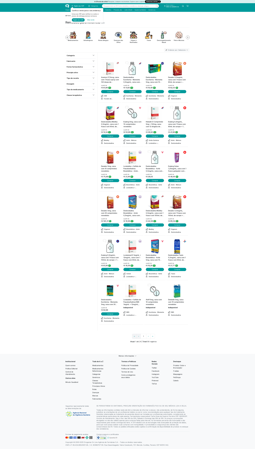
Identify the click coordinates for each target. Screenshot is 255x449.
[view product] (110, 68)
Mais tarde (90, 20)
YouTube (155, 377)
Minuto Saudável (71, 382)
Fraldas (176, 371)
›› (152, 336)
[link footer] (101, 437)
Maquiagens (177, 374)
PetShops (177, 377)
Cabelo (175, 381)
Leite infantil (128, 10)
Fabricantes (96, 399)
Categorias (96, 374)
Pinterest (155, 381)
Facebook (155, 371)
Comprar (110, 92)
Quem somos (70, 365)
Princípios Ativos (98, 386)
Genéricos (151, 10)
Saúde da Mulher (140, 10)
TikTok (154, 384)
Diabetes (108, 10)
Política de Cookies (128, 369)
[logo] (67, 6)
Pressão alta (118, 10)
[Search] (157, 6)
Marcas (95, 396)
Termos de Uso (127, 372)
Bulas (94, 389)
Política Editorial (71, 369)
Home (69, 15)
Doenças (95, 392)
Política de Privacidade (129, 365)
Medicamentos (97, 365)
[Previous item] (67, 37)
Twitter (154, 368)
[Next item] (188, 37)
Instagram (155, 374)
